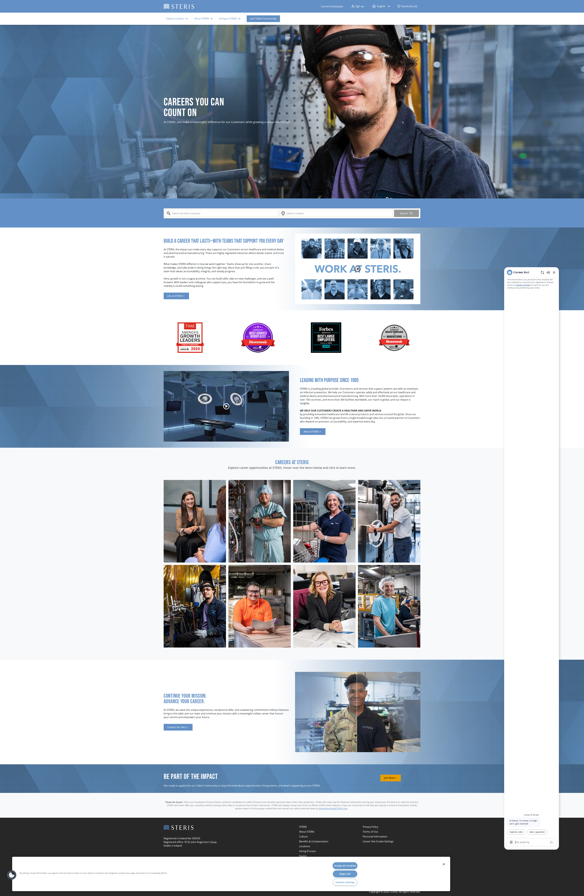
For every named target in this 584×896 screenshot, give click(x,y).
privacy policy (523, 285)
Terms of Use (370, 831)
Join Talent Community (263, 18)
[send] (552, 842)
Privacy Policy (370, 826)
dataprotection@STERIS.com (333, 808)
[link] (176, 296)
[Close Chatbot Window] (554, 272)
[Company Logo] (179, 6)
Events (303, 856)
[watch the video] (357, 269)
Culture (303, 836)
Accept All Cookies (345, 865)
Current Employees (332, 6)
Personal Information (375, 836)
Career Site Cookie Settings (378, 841)
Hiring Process (307, 851)
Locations (304, 846)
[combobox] (221, 213)
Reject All (345, 873)
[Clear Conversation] (542, 272)
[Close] (443, 864)
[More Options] (511, 842)
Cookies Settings (345, 882)
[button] (357, 6)
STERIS (303, 826)
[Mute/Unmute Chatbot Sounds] (548, 272)
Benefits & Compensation (313, 841)
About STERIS (306, 831)
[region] (531, 557)
